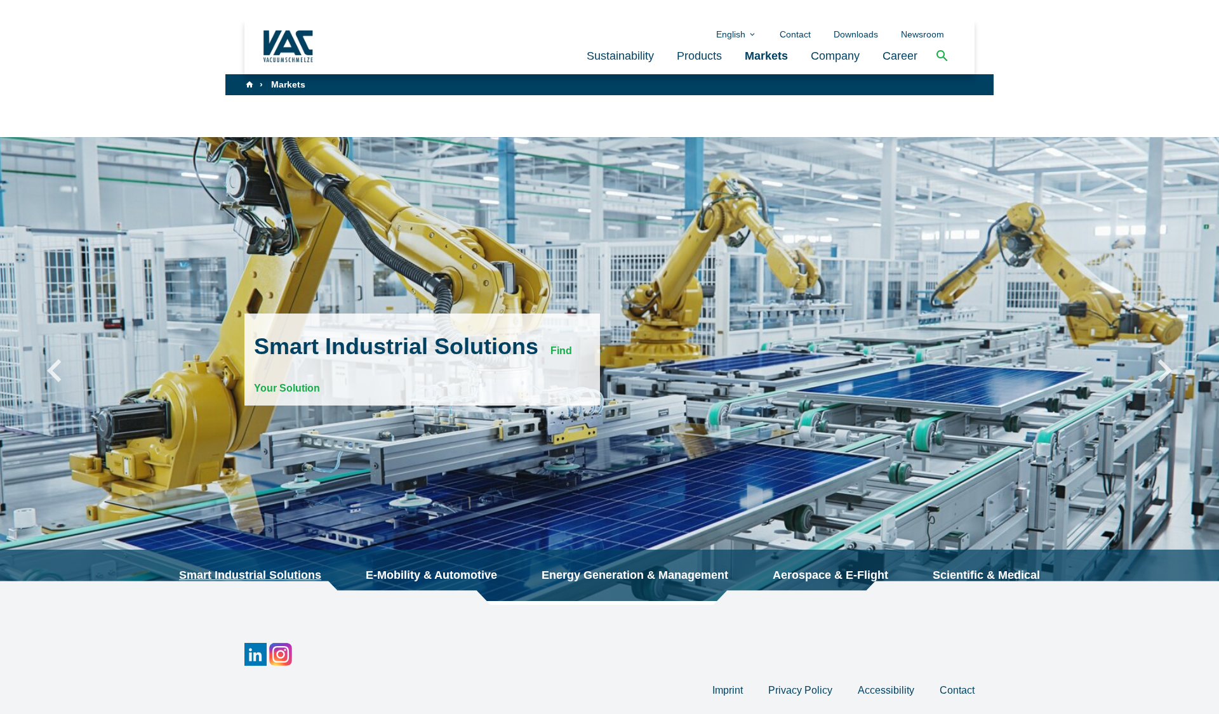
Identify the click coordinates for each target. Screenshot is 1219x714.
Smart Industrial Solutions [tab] (250, 575)
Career (900, 56)
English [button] (732, 34)
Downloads (856, 34)
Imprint (728, 690)
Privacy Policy (801, 690)
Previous (54, 369)
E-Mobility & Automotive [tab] (431, 575)
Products (699, 56)
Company (835, 56)
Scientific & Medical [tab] (986, 575)
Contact (795, 34)
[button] (942, 56)
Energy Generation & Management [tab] (635, 575)
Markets (766, 56)
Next (1164, 369)
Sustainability (620, 56)
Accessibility (887, 690)
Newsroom (922, 34)
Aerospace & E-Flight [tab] (830, 575)
